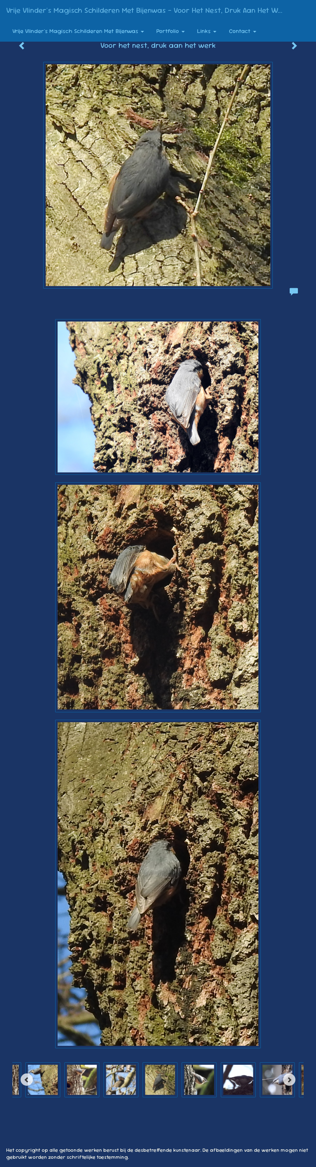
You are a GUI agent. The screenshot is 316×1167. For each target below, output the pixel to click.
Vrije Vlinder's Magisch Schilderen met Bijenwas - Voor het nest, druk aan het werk (147, 10)
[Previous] (27, 1079)
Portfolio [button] (168, 31)
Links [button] (204, 31)
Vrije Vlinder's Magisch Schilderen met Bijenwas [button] (76, 31)
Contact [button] (240, 31)
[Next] (289, 1079)
